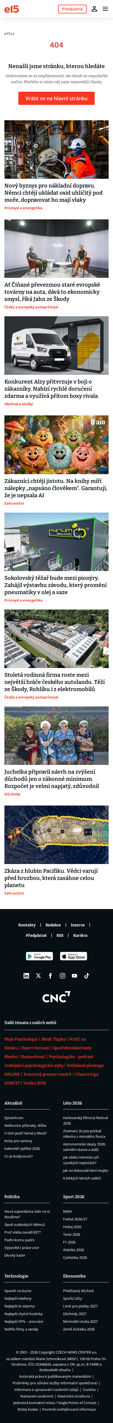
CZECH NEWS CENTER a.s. (76, 1352)
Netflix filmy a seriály (21, 1329)
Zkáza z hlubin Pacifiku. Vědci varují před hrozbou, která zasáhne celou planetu (51, 878)
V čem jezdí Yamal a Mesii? (25, 1133)
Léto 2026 (72, 1103)
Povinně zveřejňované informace (69, 1409)
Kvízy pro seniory (18, 1140)
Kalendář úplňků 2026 (22, 1148)
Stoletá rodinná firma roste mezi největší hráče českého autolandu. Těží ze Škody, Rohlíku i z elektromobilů (54, 682)
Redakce (53, 925)
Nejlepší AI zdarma (19, 1306)
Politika (11, 1196)
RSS (59, 935)
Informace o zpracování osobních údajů (46, 1389)
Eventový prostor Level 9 (47, 1074)
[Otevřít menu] (105, 8)
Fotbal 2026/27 (75, 1219)
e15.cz (9, 33)
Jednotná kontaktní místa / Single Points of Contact (55, 1402)
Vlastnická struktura (73, 1396)
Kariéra (80, 935)
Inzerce (78, 925)
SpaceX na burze (17, 1290)
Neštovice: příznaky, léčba (25, 1125)
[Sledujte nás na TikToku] (86, 975)
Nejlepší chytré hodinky (23, 1313)
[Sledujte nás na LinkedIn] (26, 975)
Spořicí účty (72, 1298)
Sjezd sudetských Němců (24, 1224)
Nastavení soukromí (36, 1396)
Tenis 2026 (71, 1234)
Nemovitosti (33, 1056)
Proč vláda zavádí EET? (22, 1232)
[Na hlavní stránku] (11, 8)
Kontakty (27, 925)
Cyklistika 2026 (75, 1257)
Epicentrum (13, 1117)
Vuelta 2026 (34, 1083)
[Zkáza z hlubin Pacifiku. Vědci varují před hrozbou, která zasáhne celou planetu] (56, 835)
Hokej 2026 (72, 1226)
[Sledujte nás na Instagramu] (62, 975)
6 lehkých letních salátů (82, 1178)
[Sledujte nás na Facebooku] (50, 975)
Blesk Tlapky (53, 1039)
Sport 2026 (73, 1196)
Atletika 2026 (73, 1249)
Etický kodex (28, 1409)
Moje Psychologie (21, 1039)
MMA (67, 1211)
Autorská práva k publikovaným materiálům (55, 1376)
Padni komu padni (19, 1239)
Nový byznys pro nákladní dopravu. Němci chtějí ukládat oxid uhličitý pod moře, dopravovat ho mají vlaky (53, 192)
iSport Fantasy (35, 1047)
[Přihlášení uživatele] (94, 8)
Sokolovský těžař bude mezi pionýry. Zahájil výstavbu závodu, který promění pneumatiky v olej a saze (55, 585)
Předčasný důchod (78, 1290)
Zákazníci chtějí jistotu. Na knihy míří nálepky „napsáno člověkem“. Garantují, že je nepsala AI (55, 488)
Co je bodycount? (18, 1156)
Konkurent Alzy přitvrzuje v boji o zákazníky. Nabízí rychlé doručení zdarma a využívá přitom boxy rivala (51, 388)
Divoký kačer (14, 1255)
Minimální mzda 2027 (80, 1321)
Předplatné (36, 935)
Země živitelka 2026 (79, 1329)
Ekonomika (74, 1276)
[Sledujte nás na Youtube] (74, 975)
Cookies (89, 1389)
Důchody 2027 (74, 1313)
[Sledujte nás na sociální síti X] (38, 975)
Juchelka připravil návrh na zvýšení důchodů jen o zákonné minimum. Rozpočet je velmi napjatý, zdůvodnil (51, 778)
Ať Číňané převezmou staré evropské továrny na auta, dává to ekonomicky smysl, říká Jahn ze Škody (52, 291)
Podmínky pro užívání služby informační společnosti (55, 1382)
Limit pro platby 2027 (80, 1306)
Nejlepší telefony (18, 1298)
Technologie (16, 1276)
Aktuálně (13, 1103)
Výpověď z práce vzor (21, 1247)
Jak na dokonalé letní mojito (85, 1170)
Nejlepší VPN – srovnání (23, 1321)
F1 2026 (69, 1242)
